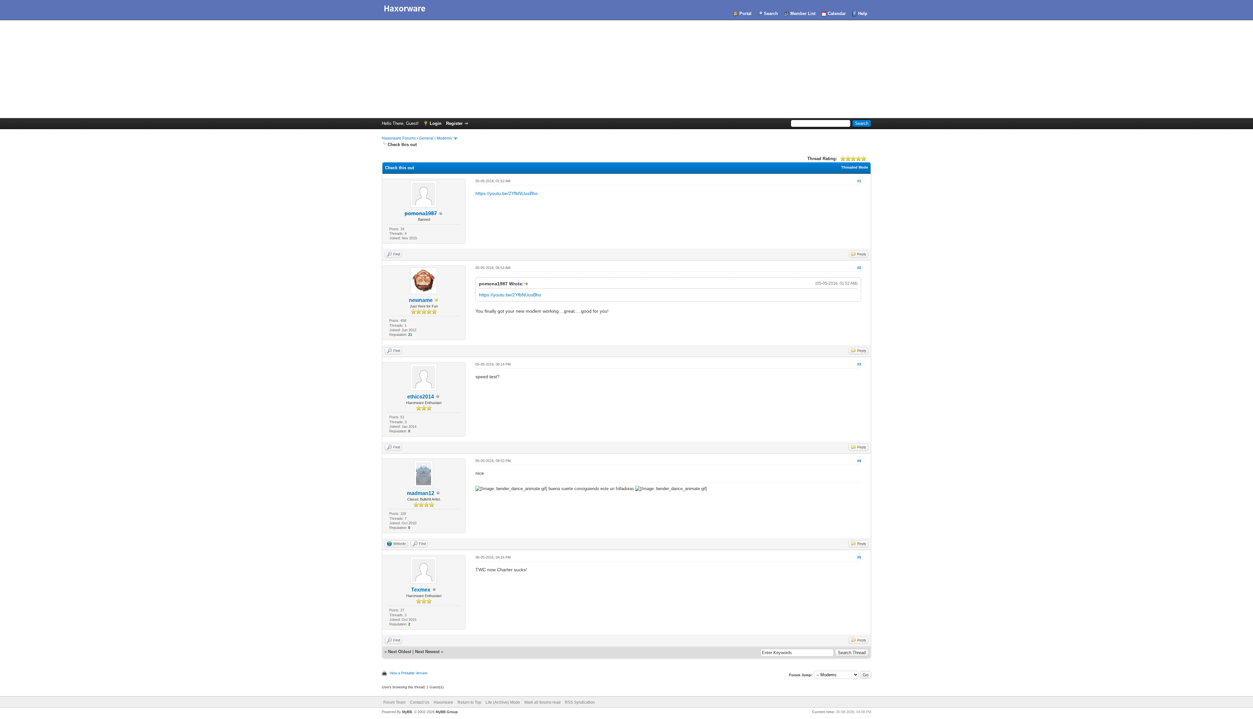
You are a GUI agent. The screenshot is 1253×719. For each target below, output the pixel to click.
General (426, 138)
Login (435, 123)
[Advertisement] (626, 69)
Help (862, 13)
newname (421, 300)
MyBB (407, 712)
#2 (859, 268)
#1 (859, 181)
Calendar (837, 13)
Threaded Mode (854, 167)
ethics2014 (420, 396)
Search (771, 13)
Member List (802, 13)
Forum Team (394, 702)
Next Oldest (399, 651)
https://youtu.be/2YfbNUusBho (506, 193)
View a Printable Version (408, 673)
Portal (745, 13)
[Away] (436, 300)
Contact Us (419, 702)
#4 (859, 461)
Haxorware (443, 702)
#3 (859, 364)
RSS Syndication (580, 702)
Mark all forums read (542, 702)
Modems (444, 138)
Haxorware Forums (399, 138)
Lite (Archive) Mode (503, 702)
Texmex (420, 589)
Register (454, 123)
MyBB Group (447, 712)
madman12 (420, 493)
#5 (859, 557)
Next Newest (427, 651)
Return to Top (469, 702)
